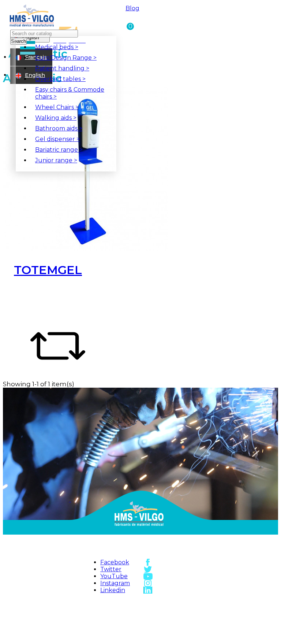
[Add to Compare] (58, 371)
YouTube (114, 576)
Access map (172, 603)
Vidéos (172, 619)
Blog (132, 8)
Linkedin (112, 590)
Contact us (172, 611)
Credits (123, 627)
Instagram (115, 583)
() (129, 26)
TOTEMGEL (48, 270)
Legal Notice (123, 619)
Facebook (114, 562)
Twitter (110, 569)
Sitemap (123, 611)
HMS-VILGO (123, 603)
